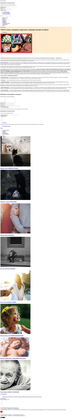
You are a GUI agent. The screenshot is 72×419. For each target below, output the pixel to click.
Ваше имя (2, 103)
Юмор (4, 25)
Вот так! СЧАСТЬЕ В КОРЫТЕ (7, 268)
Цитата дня (5, 122)
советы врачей (5, 133)
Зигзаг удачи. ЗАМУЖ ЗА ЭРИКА (8, 302)
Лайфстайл (4, 22)
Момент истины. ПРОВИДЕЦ (7, 235)
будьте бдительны (6, 134)
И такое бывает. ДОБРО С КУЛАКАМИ (9, 392)
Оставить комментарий (4, 107)
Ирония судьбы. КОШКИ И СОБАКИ (9, 168)
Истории (4, 20)
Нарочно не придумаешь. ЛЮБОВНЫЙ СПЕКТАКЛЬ (13, 358)
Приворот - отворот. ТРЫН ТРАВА (8, 201)
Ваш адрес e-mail (3, 6)
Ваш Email (2, 104)
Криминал (4, 21)
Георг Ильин (5, 32)
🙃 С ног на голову (6, 13)
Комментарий (2, 102)
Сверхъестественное (6, 23)
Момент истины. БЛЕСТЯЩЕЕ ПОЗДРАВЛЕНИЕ (12, 335)
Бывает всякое (5, 17)
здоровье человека (6, 130)
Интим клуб (5, 19)
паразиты (4, 131)
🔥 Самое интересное (6, 12)
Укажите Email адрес (4, 114)
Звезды (4, 18)
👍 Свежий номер (6, 11)
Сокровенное (5, 24)
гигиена (4, 132)
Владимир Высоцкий (6, 126)
